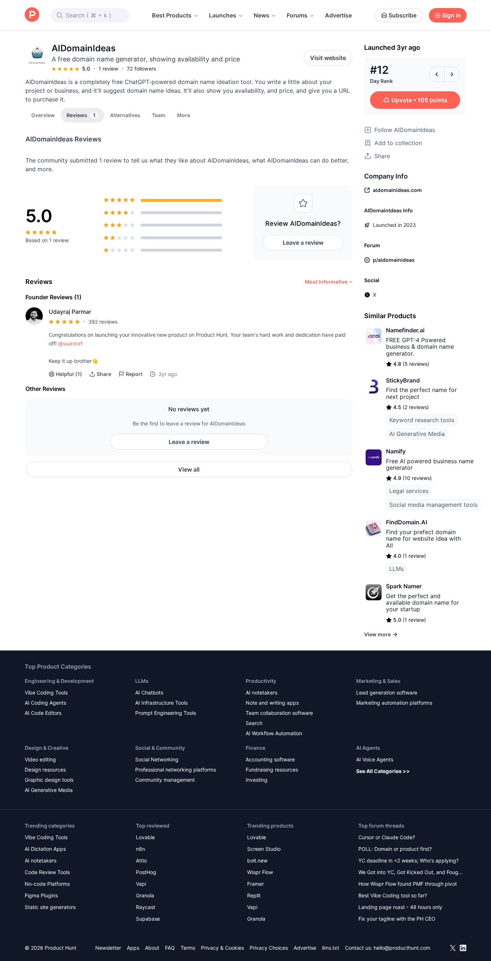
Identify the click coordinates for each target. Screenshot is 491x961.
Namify (396, 451)
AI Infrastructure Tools (161, 703)
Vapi (141, 884)
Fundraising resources (272, 769)
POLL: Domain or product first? (395, 849)
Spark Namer (404, 586)
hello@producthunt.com (402, 948)
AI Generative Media (417, 433)
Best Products (172, 15)
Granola (145, 895)
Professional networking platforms (175, 769)
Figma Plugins (41, 895)
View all (189, 469)
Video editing (40, 759)
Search (254, 723)
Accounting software (270, 759)
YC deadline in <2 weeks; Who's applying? (408, 860)
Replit (254, 895)
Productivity (261, 681)
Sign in (451, 15)
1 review (108, 68)
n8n (140, 849)
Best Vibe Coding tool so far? (392, 895)
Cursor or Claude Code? (386, 837)
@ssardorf (70, 343)
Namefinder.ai (405, 330)
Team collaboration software (279, 713)
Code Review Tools (47, 872)
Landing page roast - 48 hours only (400, 907)
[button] (183, 115)
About (152, 948)
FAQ (170, 948)
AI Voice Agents (374, 759)
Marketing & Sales (378, 681)
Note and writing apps (272, 703)
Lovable (145, 837)
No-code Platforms (47, 884)
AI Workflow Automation (274, 733)
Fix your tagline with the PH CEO (396, 919)
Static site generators (50, 907)
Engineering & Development (59, 681)
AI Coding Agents (45, 703)
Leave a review (303, 242)
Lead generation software (386, 692)
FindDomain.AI (406, 522)
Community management (165, 780)
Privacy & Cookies (222, 948)
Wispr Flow (260, 872)
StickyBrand (403, 380)
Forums (297, 15)
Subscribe (402, 15)
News (261, 15)
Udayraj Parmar (70, 311)
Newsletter (108, 948)
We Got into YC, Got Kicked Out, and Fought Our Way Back (410, 873)
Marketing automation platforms (394, 703)
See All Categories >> (383, 771)
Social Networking (156, 759)
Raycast (145, 907)
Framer (255, 884)
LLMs (396, 568)
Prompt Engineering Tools (165, 713)
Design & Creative (46, 748)
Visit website (328, 57)
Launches (222, 15)
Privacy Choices (269, 948)
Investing (256, 780)
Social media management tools (433, 504)
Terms (188, 948)
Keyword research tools (421, 420)
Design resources (45, 769)
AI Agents (368, 748)
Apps (133, 948)
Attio (141, 860)
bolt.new (257, 860)
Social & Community (160, 748)
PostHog (146, 872)
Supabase (148, 919)
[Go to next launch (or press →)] (452, 74)
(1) (69, 374)
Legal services (408, 490)
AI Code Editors (43, 713)
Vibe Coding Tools (46, 692)
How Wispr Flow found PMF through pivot (407, 884)
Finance (255, 748)
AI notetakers (261, 692)
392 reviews (102, 322)
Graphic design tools (49, 780)
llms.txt (330, 948)
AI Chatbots (149, 692)
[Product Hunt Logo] (32, 15)
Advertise (338, 15)
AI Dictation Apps (45, 849)
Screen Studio (264, 849)
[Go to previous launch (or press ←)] (437, 74)
